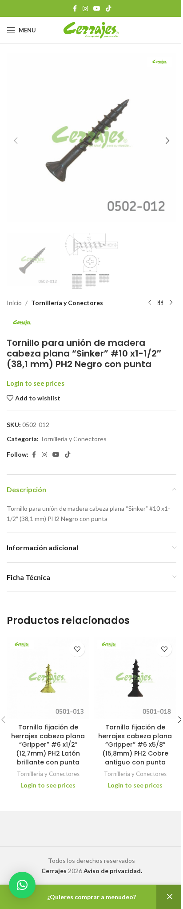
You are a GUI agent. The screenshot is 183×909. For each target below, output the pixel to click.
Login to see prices (35, 383)
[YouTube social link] (97, 9)
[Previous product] (149, 303)
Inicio (14, 302)
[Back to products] (160, 303)
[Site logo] (92, 29)
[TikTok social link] (108, 9)
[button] (15, 140)
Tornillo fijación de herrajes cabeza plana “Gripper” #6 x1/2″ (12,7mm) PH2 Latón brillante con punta (48, 744)
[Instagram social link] (85, 9)
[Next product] (171, 303)
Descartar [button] (169, 897)
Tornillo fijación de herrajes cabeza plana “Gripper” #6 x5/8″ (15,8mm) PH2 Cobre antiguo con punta (135, 744)
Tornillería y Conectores (67, 302)
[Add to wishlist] (77, 649)
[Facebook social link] (74, 9)
